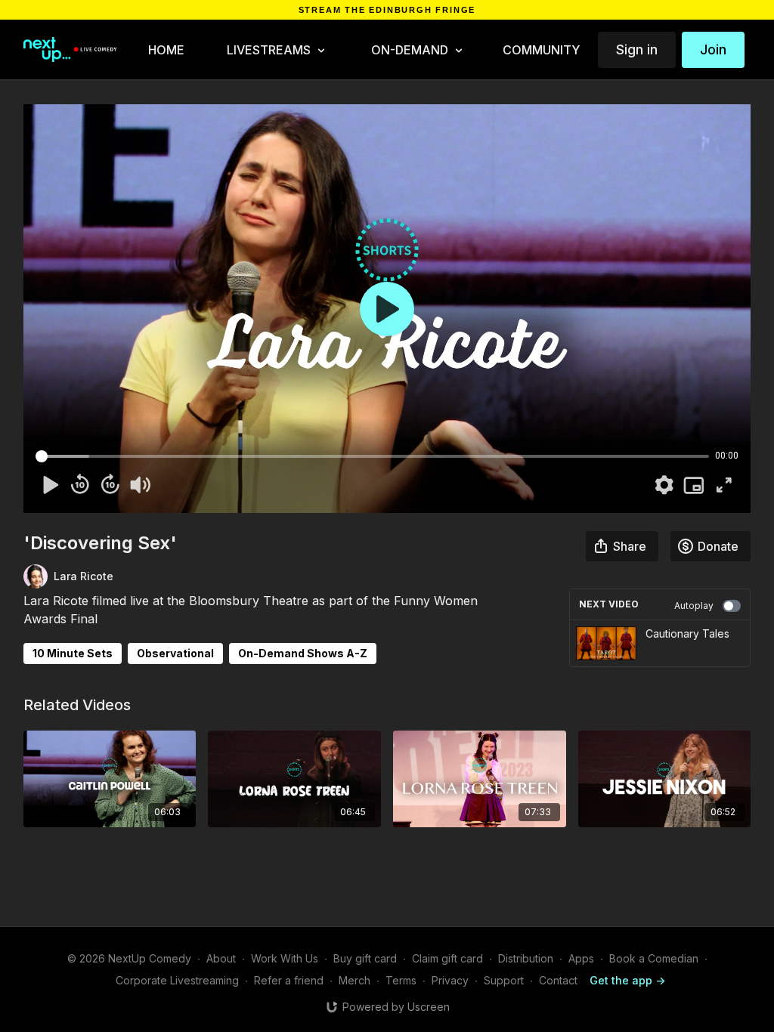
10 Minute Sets (73, 653)
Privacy (450, 980)
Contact (558, 980)
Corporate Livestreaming (177, 980)
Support (504, 980)
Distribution (525, 958)
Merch (354, 980)
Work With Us (284, 958)
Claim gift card (447, 958)
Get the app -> (627, 980)
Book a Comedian (653, 958)
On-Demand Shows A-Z (302, 653)
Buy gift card (365, 958)
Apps (581, 958)
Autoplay (694, 605)
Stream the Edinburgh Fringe (387, 10)
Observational (175, 653)
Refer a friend (289, 980)
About (221, 958)
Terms (400, 980)
